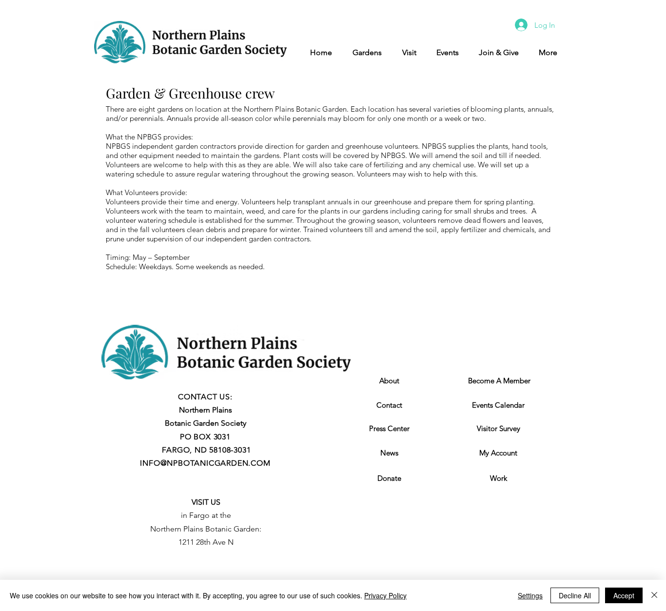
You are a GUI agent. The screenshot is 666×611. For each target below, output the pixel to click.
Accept (623, 595)
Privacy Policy (385, 595)
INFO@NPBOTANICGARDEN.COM (205, 463)
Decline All (575, 595)
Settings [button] (530, 595)
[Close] (654, 595)
